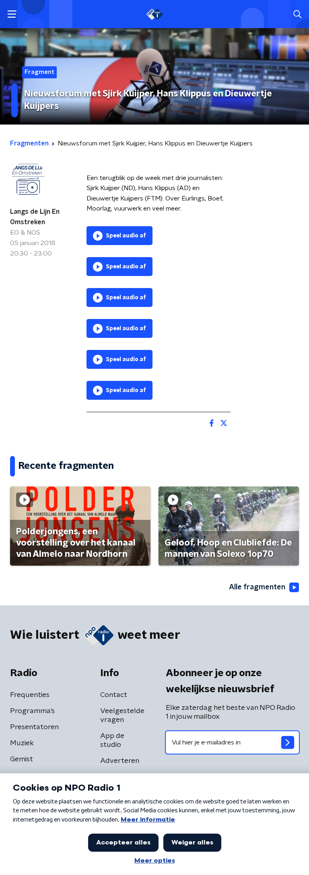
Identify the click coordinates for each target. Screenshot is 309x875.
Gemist (21, 759)
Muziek (22, 743)
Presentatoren (34, 727)
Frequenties (29, 695)
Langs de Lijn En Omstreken (35, 217)
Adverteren (119, 761)
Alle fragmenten (257, 587)
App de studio (112, 740)
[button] (12, 14)
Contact (113, 695)
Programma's (32, 711)
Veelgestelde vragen (122, 715)
